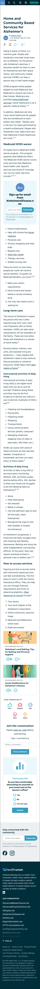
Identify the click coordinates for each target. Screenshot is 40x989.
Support (19, 706)
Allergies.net (9, 910)
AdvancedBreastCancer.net (16, 903)
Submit (20, 810)
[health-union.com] (13, 870)
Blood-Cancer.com (11, 936)
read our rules (20, 730)
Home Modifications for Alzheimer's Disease (17, 684)
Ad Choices (23, 956)
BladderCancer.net (11, 932)
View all (8, 941)
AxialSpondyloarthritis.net (15, 929)
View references (12, 699)
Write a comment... (13, 744)
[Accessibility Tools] (20, 2)
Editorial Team (16, 36)
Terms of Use (10, 219)
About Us (6, 947)
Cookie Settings (28, 953)
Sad (29, 706)
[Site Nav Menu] (9, 2)
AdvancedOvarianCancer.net (16, 907)
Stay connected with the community (15, 831)
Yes (18, 795)
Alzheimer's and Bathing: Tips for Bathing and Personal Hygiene (19, 652)
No (18, 799)
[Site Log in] (25, 2)
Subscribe (34, 3)
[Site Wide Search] (14, 2)
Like (9, 706)
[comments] (15, 690)
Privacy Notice (25, 217)
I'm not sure (22, 804)
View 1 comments (19, 738)
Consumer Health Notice (12, 950)
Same (24, 715)
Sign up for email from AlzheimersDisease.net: (20, 199)
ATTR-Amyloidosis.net (13, 925)
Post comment (20, 752)
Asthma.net (8, 918)
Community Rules (10, 956)
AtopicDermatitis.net (12, 921)
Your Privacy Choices (11, 953)
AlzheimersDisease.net (14, 914)
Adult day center (16, 254)
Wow (14, 715)
